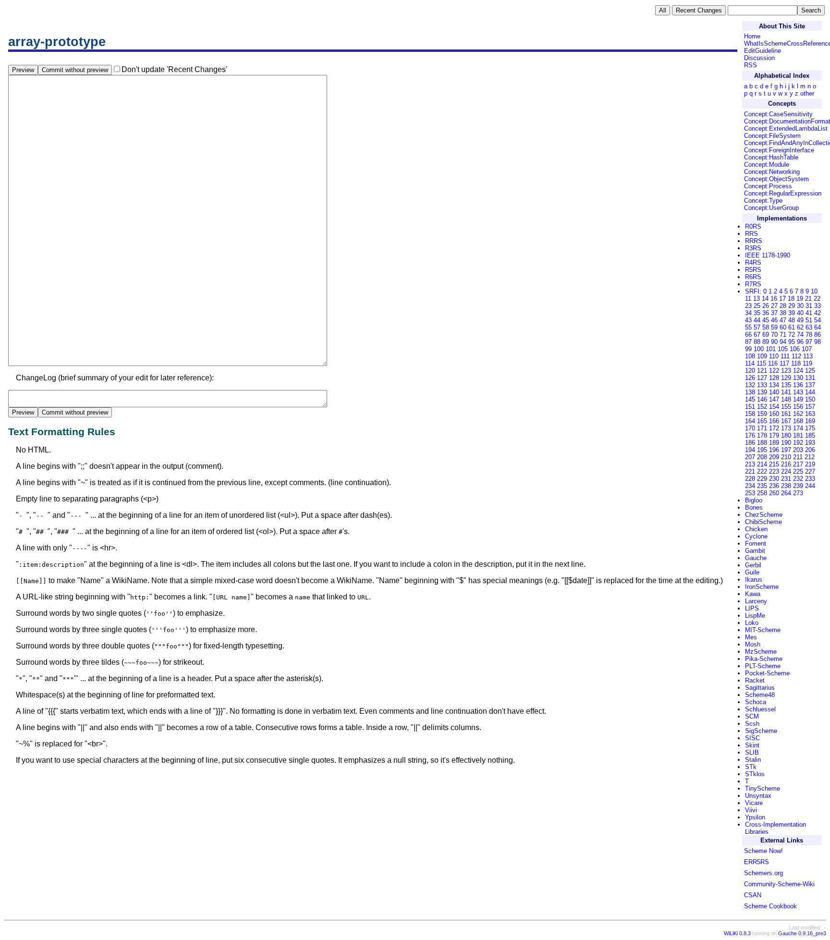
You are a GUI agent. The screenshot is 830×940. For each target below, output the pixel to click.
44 (757, 320)
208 (762, 457)
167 (786, 421)
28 (783, 305)
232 (798, 478)
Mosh (752, 644)
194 (750, 449)
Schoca (755, 702)
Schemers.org (763, 873)
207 (750, 457)
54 (817, 320)
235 (762, 485)
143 (798, 392)
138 (750, 392)
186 (750, 442)
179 (774, 435)
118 (796, 363)
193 (810, 442)
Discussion (759, 57)
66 (748, 334)
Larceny (756, 601)
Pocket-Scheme (767, 673)
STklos (755, 774)
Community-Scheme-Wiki (779, 884)
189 (774, 442)
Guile (752, 572)
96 (800, 341)
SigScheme (761, 730)
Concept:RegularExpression (782, 193)
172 (774, 428)
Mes (751, 637)
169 (810, 421)
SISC (752, 738)
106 (795, 349)
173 (786, 428)
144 (810, 392)
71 (783, 334)
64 (817, 327)
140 (774, 392)
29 (791, 305)
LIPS (752, 608)
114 (750, 363)
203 (798, 449)
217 (798, 464)
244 (810, 485)
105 (783, 349)
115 (761, 363)
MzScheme (761, 651)
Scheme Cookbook (770, 906)
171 (762, 428)
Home (752, 36)
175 (810, 428)
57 (757, 327)
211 (798, 457)
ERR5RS (756, 862)
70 (774, 334)
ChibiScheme (763, 521)
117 (784, 363)
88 (757, 341)
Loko (751, 622)
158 (750, 413)
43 (748, 320)
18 (791, 298)
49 (800, 320)
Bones (754, 507)
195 (762, 449)
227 (810, 471)
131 (810, 377)
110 (774, 356)
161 (786, 413)
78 (809, 334)
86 (817, 334)
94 (783, 341)
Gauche (756, 558)
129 (786, 377)
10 (814, 291)
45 (765, 320)
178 (762, 435)
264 (786, 493)
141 (786, 392)
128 (774, 377)
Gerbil (753, 565)
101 (771, 349)
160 (774, 413)
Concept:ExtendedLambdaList (786, 128)
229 (762, 478)
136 (798, 385)
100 (759, 349)
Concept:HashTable (771, 157)
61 (791, 327)
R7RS (753, 284)
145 (750, 399)
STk (751, 766)
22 (817, 298)
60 (783, 327)
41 (809, 313)
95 (791, 341)
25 (757, 305)
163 (810, 413)
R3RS (753, 248)
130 (798, 377)
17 (782, 298)
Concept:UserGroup (771, 207)
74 (800, 334)
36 (765, 313)
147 (774, 399)
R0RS (753, 226)
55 (748, 327)
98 (817, 341)
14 (765, 298)
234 (750, 485)
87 (748, 341)
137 (810, 385)
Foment (755, 543)
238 (786, 485)
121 (762, 370)
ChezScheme (763, 514)
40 (800, 313)
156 (798, 406)
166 (774, 421)
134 (774, 385)
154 (774, 406)
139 (762, 392)
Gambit (755, 550)
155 (786, 406)
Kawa (752, 594)
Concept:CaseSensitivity (778, 114)
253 (750, 493)
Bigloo (753, 500)
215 (774, 464)
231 (786, 478)
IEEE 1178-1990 (767, 255)
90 (774, 341)
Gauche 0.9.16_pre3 (802, 933)
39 (791, 313)
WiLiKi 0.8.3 (737, 933)
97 (809, 341)
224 (786, 471)
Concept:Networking (772, 171)
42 (817, 313)
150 (810, 399)
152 (762, 406)
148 (786, 399)
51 (809, 320)
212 (810, 457)
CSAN (752, 895)
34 (748, 313)
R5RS (753, 269)
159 (762, 413)
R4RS (753, 262)
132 (750, 385)
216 (786, 464)
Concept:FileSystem (772, 135)
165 (762, 421)
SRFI (752, 291)
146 (762, 399)
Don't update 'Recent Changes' (174, 69)
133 (762, 385)
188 (762, 442)
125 (810, 370)
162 (798, 413)
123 (786, 370)
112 (796, 356)
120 (750, 370)
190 (786, 442)
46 (774, 320)
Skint (752, 745)
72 (791, 334)
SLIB (752, 752)
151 (750, 406)
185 (810, 435)
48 (791, 320)
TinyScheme (762, 788)
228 (750, 478)
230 (774, 478)
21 (808, 298)
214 (762, 464)
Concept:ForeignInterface (779, 150)
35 (757, 313)
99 (748, 349)
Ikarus (753, 579)
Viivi (751, 810)
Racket (755, 680)
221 (750, 471)
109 (762, 356)
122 (774, 370)
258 (762, 493)
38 (783, 313)
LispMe (755, 615)
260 (774, 493)
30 (800, 305)
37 (774, 313)
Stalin (753, 759)
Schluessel (760, 709)
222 (762, 471)
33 (817, 305)
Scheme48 (760, 694)
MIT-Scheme (763, 630)
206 (810, 449)
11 (748, 298)
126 (750, 377)
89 (765, 341)
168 (798, 421)
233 (810, 478)
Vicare (754, 802)
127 (762, 377)
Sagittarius (760, 687)
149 (798, 399)
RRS (751, 233)
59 (774, 327)
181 (798, 435)
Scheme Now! (763, 851)
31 (809, 305)
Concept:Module (766, 164)
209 (774, 457)
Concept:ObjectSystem (776, 179)
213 (750, 464)
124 (798, 370)
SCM (752, 716)
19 (799, 298)
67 (757, 334)
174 (798, 428)
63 (809, 327)
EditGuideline (762, 50)
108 (750, 356)
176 (750, 435)
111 (785, 356)
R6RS (753, 277)
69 (765, 334)
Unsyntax (758, 795)
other (807, 93)
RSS (750, 65)
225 (798, 471)
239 (798, 485)
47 (783, 320)
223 (774, 471)
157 (810, 406)
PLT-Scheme (763, 666)
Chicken (756, 529)
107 (807, 349)
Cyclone (756, 536)
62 (800, 327)
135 (786, 385)
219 (810, 464)
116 (773, 363)
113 (808, 356)
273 (798, 493)
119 (807, 363)
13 (756, 298)
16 (773, 298)
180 (786, 435)
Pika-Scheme (763, 658)
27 (774, 305)
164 (750, 421)
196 (774, 449)
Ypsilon (755, 817)
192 (798, 442)
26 (765, 305)
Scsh (752, 723)
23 (748, 305)
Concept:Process (768, 186)
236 (774, 485)
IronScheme (762, 586)
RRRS (753, 240)
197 (786, 449)
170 (750, 428)
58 (765, 327)
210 (786, 457)
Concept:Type (763, 200)
